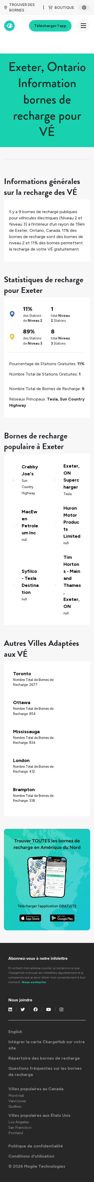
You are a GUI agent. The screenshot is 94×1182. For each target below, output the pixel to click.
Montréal (16, 1095)
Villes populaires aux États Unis (39, 1115)
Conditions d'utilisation (31, 1156)
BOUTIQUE (64, 7)
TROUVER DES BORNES (22, 7)
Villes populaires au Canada (35, 1088)
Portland (15, 1133)
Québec (15, 1106)
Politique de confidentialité (35, 1146)
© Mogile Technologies (36, 1166)
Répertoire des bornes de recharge (44, 1058)
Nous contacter (34, 982)
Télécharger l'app (50, 26)
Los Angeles (18, 1122)
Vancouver (17, 1101)
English (15, 1031)
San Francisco (20, 1127)
